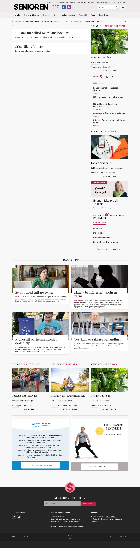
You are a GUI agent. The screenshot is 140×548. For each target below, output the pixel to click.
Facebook (64, 7)
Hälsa (55, 15)
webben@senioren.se (75, 526)
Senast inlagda (99, 223)
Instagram (69, 7)
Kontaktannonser (68, 15)
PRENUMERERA (81, 2)
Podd (93, 15)
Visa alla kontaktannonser (110, 249)
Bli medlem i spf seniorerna (40, 465)
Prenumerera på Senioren (99, 466)
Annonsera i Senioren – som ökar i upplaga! (103, 2)
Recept (46, 15)
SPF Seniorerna (111, 516)
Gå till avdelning (109, 71)
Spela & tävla (104, 15)
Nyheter (17, 15)
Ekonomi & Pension (32, 15)
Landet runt (60, 2)
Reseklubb (83, 15)
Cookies (123, 2)
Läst (95, 82)
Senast (101, 82)
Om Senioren (70, 2)
